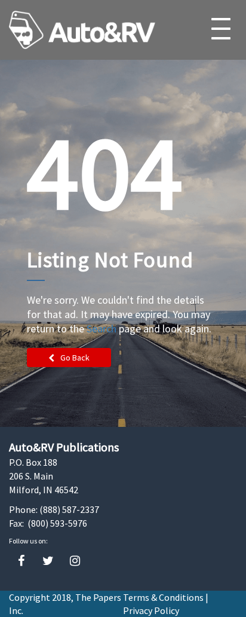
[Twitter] (48, 561)
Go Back (75, 357)
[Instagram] (75, 561)
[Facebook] (21, 561)
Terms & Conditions (163, 597)
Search (101, 328)
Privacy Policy (151, 610)
